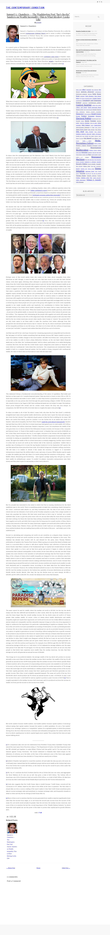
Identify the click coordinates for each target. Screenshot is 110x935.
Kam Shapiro (97, 132)
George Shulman (84, 123)
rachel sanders (95, 155)
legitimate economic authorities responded (46, 195)
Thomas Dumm (81, 176)
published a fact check (51, 57)
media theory (86, 141)
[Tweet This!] (41, 812)
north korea (78, 152)
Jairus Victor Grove (81, 130)
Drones (78, 116)
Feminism (93, 121)
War (91, 178)
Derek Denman (87, 114)
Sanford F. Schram (90, 162)
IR (90, 127)
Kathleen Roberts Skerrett (83, 134)
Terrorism (82, 174)
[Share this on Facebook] (39, 812)
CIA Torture (82, 98)
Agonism (88, 90)
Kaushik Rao (79, 136)
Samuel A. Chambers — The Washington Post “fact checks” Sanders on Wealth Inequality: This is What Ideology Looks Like (38, 17)
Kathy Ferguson (96, 134)
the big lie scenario (96, 173)
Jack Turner (98, 127)
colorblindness (79, 100)
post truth (99, 152)
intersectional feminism (83, 127)
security (99, 162)
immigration (97, 125)
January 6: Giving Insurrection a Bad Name (86, 40)
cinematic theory (88, 98)
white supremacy (81, 180)
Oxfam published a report (39, 191)
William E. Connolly (94, 180)
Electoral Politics (83, 118)
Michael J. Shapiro (81, 146)
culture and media (81, 108)
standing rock (84, 169)
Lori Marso (95, 138)
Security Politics (81, 164)
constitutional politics (94, 103)
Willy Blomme (80, 182)
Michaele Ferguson (92, 146)
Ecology (84, 116)
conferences (84, 103)
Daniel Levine (79, 110)
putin (87, 155)
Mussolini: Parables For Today (83, 31)
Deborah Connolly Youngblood (93, 112)
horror (92, 125)
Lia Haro (81, 138)
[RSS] (101, 2)
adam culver (79, 90)
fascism (87, 121)
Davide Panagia (97, 110)
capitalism (82, 96)
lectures (96, 136)
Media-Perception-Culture (88, 142)
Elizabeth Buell (95, 119)
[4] (59, 408)
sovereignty (98, 166)
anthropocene (98, 92)
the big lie (88, 173)
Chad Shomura (89, 96)
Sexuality (98, 164)
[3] (43, 221)
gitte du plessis (93, 123)
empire (82, 121)
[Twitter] (97, 2)
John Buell (80, 132)
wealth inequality (97, 178)
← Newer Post (10, 868)
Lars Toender (85, 136)
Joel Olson (98, 130)
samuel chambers (80, 162)
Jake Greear (91, 130)
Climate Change (96, 98)
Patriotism (85, 153)
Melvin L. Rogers (97, 143)
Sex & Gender (92, 164)
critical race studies (96, 105)
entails (51, 61)
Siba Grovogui (79, 166)
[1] (63, 64)
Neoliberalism (82, 150)
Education (98, 116)
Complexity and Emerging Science (88, 102)
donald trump (96, 114)
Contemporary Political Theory (35, 34)
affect (84, 90)
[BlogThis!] (12, 816)
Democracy (80, 114)
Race (89, 155)
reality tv (79, 157)
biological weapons (81, 94)
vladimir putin (85, 178)
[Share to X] (13, 816)
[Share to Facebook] (15, 816)
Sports (78, 169)
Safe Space (92, 160)
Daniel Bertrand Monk (94, 108)
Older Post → (66, 868)
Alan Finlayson (95, 90)
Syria (96, 171)
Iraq (93, 127)
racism (99, 155)
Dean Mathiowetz (80, 112)
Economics (91, 116)
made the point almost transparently (53, 422)
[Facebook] (99, 2)
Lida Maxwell (87, 138)
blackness (90, 94)
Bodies (94, 94)
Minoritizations (95, 148)
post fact (94, 152)
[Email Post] (7, 817)
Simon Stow (86, 166)
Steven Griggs (91, 169)
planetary (90, 152)
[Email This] (10, 816)
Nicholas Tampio (93, 150)
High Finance (86, 125)
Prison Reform (79, 155)
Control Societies (84, 105)
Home (38, 868)
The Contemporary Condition (25, 7)
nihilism (99, 150)
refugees (87, 157)
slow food (93, 166)
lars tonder (91, 136)
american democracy (87, 92)
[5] (65, 678)
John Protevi (89, 132)
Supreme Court (89, 171)
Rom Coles (87, 160)
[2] (57, 118)
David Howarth (89, 110)
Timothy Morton (91, 176)
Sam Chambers (97, 160)
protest (83, 155)
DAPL (85, 110)
